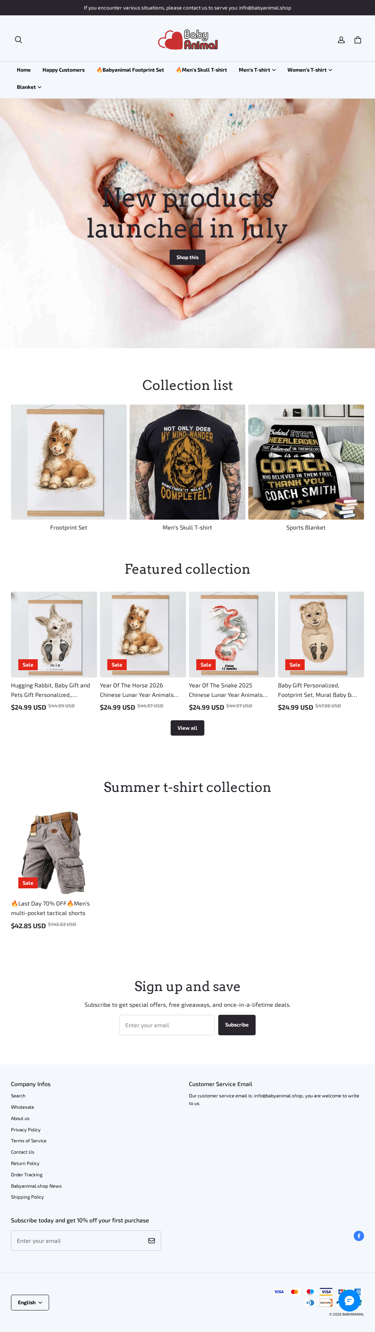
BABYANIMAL (353, 1314)
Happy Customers (63, 70)
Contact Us (22, 1152)
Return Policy (25, 1163)
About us (20, 1118)
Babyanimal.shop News (36, 1186)
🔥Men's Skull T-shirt (201, 70)
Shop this (187, 257)
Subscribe (237, 1024)
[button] (18, 40)
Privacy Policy (26, 1129)
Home (24, 70)
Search (18, 1095)
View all (187, 728)
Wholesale (22, 1107)
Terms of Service (29, 1140)
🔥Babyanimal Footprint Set (130, 70)
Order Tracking (26, 1174)
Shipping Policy (27, 1197)
